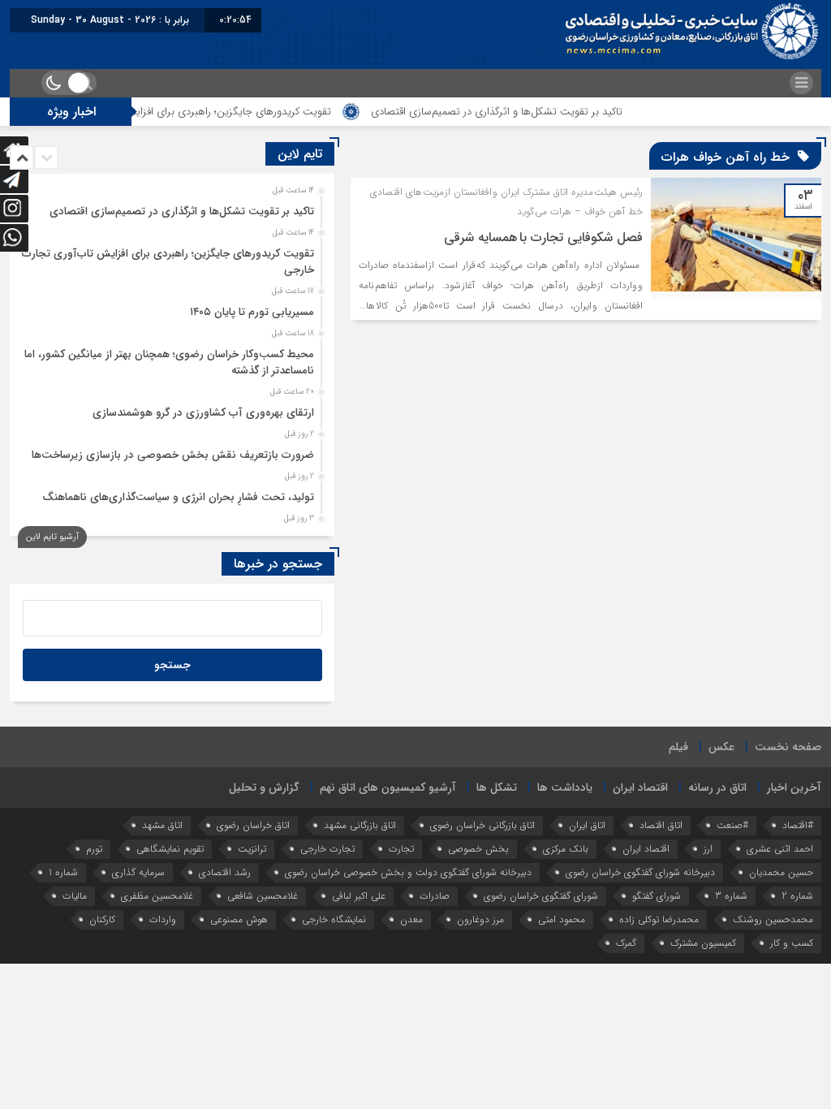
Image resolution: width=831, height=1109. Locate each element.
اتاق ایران (587, 825)
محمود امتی (561, 919)
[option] (170, 207)
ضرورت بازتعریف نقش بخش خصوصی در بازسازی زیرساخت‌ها (173, 455)
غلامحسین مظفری (157, 896)
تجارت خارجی (327, 849)
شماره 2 (797, 896)
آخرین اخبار (794, 787)
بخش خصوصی (478, 849)
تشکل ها (496, 787)
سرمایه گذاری (138, 872)
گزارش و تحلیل (264, 787)
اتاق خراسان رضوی (253, 825)
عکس (721, 747)
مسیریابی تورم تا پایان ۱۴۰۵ (252, 312)
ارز (708, 849)
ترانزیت (252, 849)
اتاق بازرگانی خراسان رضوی (482, 825)
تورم (94, 849)
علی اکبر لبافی (358, 896)
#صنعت (732, 825)
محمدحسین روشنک (773, 919)
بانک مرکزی (565, 849)
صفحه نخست (788, 747)
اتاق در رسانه (717, 787)
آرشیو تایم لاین (52, 537)
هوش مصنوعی (239, 919)
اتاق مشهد (162, 825)
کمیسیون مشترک (703, 943)
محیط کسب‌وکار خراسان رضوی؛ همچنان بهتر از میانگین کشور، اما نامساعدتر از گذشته (169, 362)
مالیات (74, 896)
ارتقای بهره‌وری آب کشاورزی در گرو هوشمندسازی (203, 412)
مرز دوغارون (480, 919)
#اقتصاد (797, 825)
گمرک (626, 943)
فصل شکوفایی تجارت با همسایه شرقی (543, 237)
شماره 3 (731, 896)
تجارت (401, 849)
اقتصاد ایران (640, 787)
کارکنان (102, 919)
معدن (411, 919)
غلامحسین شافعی (262, 896)
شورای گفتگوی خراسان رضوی (541, 896)
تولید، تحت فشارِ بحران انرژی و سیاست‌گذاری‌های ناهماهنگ (178, 497)
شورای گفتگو (656, 896)
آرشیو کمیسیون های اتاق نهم (388, 787)
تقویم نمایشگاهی (170, 849)
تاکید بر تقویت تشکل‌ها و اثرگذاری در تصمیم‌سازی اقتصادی (530, 111)
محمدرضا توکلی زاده (659, 919)
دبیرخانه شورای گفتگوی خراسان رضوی (640, 872)
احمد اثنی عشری (780, 849)
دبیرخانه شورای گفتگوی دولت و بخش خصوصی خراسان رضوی (408, 872)
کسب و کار (791, 943)
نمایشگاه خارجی (334, 919)
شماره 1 (63, 872)
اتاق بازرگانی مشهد (360, 825)
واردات (162, 919)
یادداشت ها (564, 787)
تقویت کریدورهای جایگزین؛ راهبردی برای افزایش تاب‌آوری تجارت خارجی (210, 111)
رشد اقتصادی (225, 872)
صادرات (435, 896)
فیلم (678, 747)
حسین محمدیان (781, 872)
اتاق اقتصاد (660, 825)
